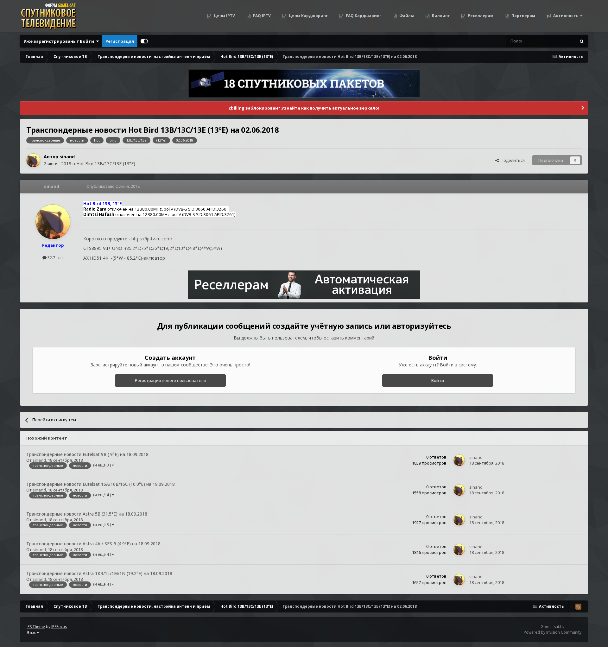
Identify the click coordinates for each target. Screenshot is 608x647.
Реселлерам (480, 15)
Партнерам (522, 15)
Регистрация (119, 41)
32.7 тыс (55, 257)
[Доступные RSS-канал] (578, 606)
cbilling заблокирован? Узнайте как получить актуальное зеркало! (304, 108)
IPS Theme (36, 626)
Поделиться (512, 160)
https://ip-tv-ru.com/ (151, 239)
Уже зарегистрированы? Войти (59, 41)
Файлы (406, 15)
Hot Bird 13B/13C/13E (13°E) (105, 164)
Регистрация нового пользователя (170, 380)
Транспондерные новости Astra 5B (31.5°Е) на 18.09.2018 (86, 514)
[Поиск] (582, 41)
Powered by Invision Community (552, 632)
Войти (437, 380)
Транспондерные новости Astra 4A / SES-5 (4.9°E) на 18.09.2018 (93, 544)
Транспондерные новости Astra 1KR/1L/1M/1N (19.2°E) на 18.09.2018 (99, 573)
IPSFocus (59, 626)
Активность (565, 15)
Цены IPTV (224, 15)
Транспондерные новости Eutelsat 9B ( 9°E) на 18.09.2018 (87, 454)
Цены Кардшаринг (308, 15)
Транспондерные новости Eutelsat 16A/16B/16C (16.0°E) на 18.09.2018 (100, 484)
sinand (67, 157)
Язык (32, 632)
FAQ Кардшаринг (363, 15)
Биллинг (440, 15)
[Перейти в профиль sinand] (33, 160)
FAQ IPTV (261, 15)
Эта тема (559, 41)
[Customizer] (144, 41)
